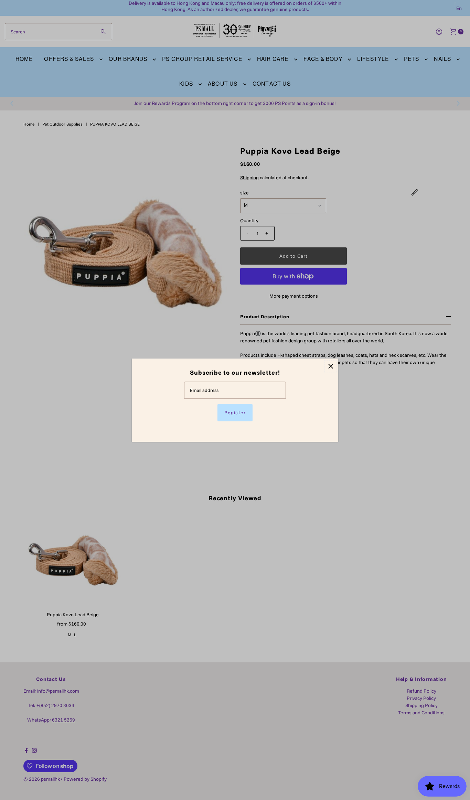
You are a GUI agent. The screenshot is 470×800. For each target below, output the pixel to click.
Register (234, 412)
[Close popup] (330, 366)
